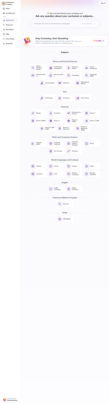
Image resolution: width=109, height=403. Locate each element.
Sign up (103, 3)
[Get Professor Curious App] (10, 399)
